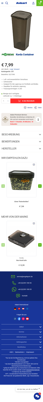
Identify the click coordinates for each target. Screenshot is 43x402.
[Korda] (8, 54)
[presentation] (3, 186)
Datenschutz (19, 352)
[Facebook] (19, 318)
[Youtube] (27, 318)
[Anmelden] (33, 3)
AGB (11, 352)
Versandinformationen (33, 370)
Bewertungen (11, 141)
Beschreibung (11, 134)
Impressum (30, 352)
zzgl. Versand (14, 69)
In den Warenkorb (28, 101)
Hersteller (9, 148)
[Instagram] (23, 318)
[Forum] (15, 318)
